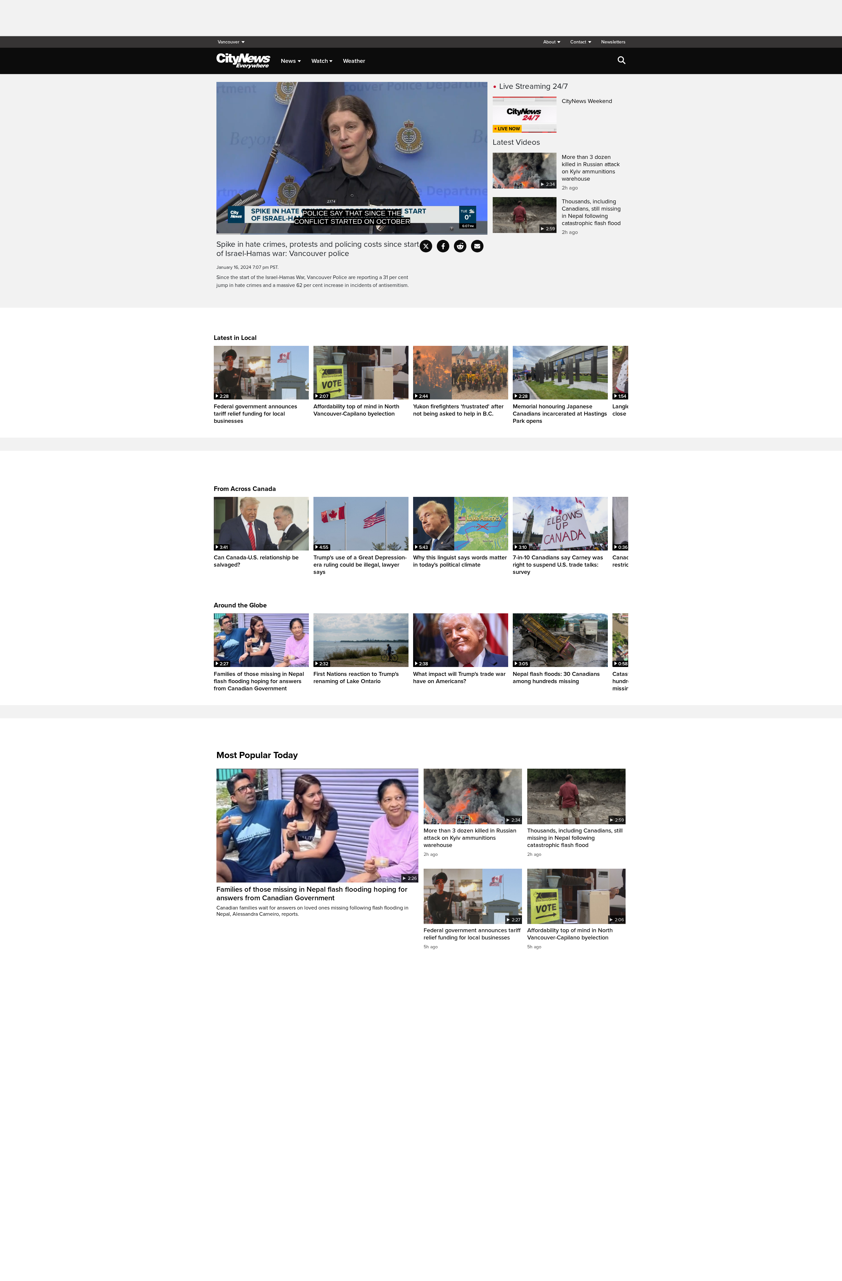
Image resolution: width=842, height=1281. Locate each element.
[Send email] (477, 246)
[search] (622, 60)
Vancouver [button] (228, 42)
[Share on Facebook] (443, 246)
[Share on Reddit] (460, 246)
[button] (551, 42)
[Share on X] (426, 246)
